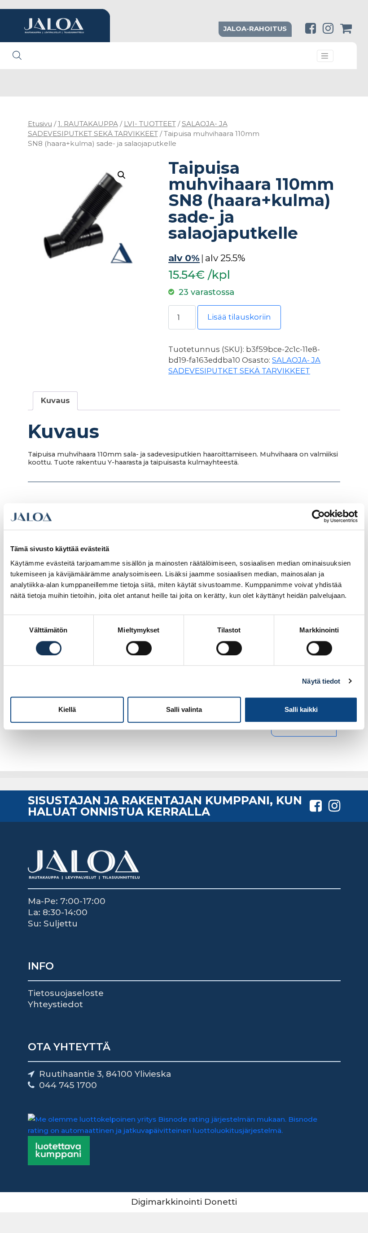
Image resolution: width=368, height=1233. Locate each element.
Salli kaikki (301, 709)
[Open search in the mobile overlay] (17, 55)
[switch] (139, 648)
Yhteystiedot (55, 1004)
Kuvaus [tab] (55, 400)
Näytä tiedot (321, 681)
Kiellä (67, 709)
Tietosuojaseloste (66, 993)
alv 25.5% (225, 257)
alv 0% (184, 257)
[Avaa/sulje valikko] (325, 56)
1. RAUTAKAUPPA (88, 123)
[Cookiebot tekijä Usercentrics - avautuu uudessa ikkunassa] (318, 516)
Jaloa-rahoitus (255, 29)
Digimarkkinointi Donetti (184, 1202)
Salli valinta (184, 709)
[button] (122, 175)
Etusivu (40, 123)
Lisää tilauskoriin (239, 316)
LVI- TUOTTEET (150, 123)
